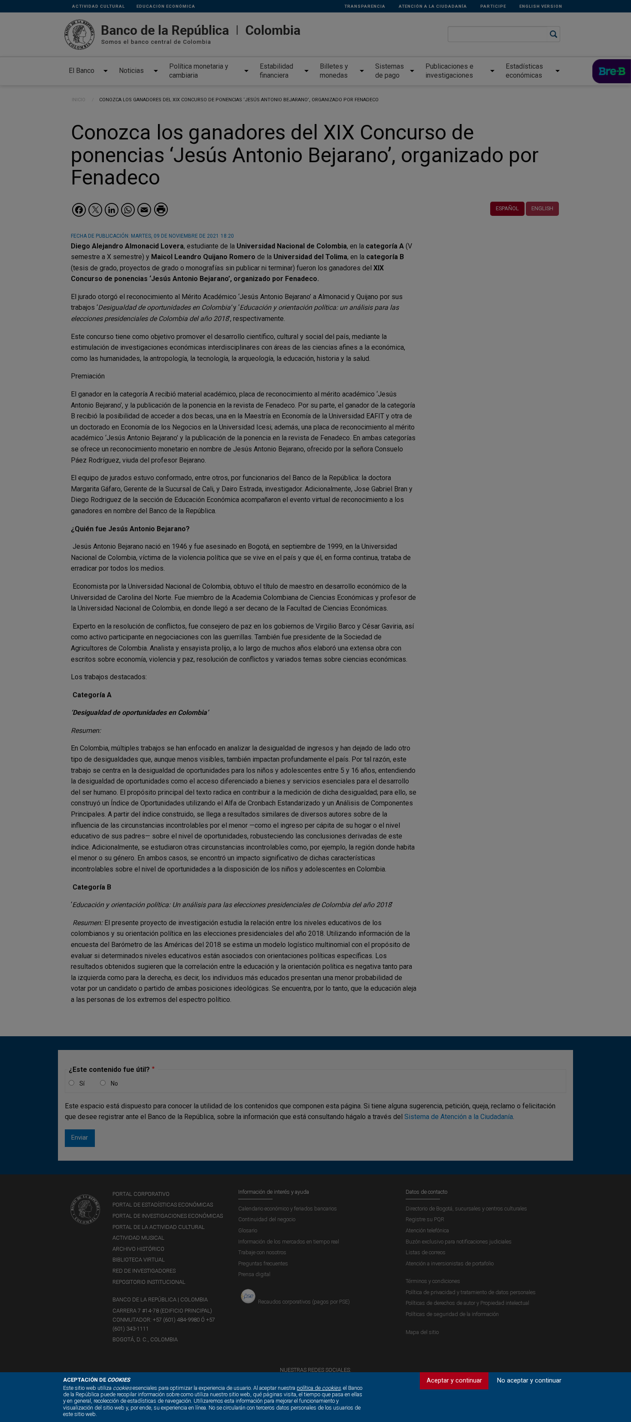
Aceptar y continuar (454, 1380)
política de (318, 1388)
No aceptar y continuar (529, 1380)
